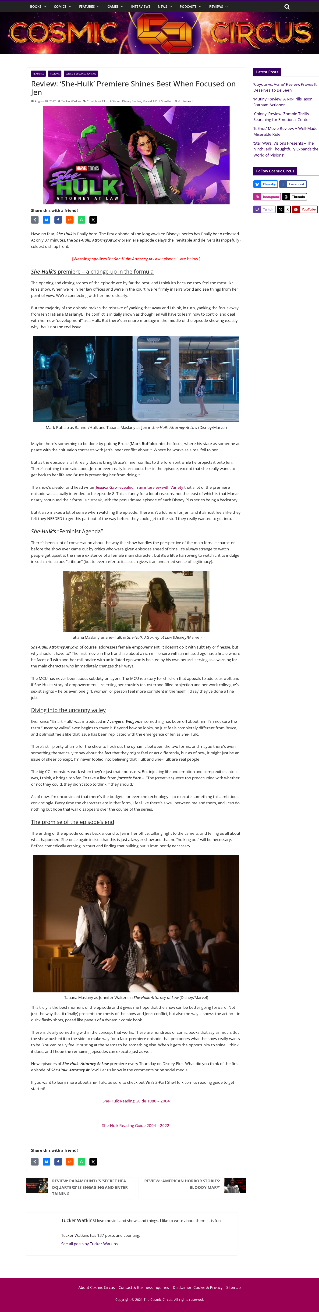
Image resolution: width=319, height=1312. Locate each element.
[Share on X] (93, 220)
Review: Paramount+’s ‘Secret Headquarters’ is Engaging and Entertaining (90, 1187)
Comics (60, 6)
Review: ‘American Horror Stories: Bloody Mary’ (182, 1184)
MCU (156, 101)
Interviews (140, 6)
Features (87, 6)
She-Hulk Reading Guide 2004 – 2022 (136, 1125)
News (162, 6)
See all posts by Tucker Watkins (89, 1243)
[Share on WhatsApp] (81, 220)
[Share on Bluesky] (46, 220)
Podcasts (188, 6)
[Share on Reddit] (70, 220)
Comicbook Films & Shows (104, 101)
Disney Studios (131, 101)
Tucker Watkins (71, 101)
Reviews (216, 6)
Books (35, 6)
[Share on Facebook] (58, 220)
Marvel (147, 101)
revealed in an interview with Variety (139, 487)
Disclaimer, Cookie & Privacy (198, 1287)
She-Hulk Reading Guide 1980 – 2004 (136, 1101)
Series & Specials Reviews (81, 73)
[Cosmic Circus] (159, 15)
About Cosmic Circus (96, 1287)
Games (113, 6)
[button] (43, 6)
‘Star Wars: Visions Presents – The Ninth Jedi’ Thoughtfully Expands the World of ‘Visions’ (286, 149)
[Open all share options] (35, 220)
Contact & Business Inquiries (144, 1287)
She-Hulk (167, 101)
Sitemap (233, 1287)
